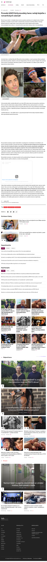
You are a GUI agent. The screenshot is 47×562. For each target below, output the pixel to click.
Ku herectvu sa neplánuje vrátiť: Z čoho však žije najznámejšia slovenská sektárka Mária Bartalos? (21, 257)
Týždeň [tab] (7, 248)
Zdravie (2, 545)
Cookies (33, 535)
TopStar (2, 541)
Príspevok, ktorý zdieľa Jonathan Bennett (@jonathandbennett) (16, 181)
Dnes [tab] (3, 270)
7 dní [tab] (8, 270)
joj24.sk (18, 530)
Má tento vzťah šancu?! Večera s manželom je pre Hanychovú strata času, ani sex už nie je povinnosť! (21, 282)
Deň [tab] (3, 248)
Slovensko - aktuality (20, 541)
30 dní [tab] (12, 270)
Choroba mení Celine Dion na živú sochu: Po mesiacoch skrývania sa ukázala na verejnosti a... (20, 260)
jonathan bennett (11, 207)
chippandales (18, 207)
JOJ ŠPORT (3, 532)
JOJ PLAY (2, 530)
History (2, 547)
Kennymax (30, 558)
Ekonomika (18, 549)
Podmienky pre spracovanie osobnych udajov (37, 533)
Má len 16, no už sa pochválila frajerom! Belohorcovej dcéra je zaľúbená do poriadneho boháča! (20, 273)
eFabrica (40, 558)
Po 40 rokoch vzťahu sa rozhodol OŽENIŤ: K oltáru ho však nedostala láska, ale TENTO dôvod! (20, 289)
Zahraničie (18, 543)
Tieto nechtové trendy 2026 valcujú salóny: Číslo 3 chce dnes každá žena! (16, 251)
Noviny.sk (5, 460)
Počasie (2, 549)
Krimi (17, 545)
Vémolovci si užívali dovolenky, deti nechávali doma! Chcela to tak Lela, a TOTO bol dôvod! (19, 292)
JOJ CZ (2, 534)
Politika (18, 547)
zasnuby (5, 207)
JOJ (2, 528)
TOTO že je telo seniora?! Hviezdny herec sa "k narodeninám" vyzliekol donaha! (17, 279)
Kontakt (33, 530)
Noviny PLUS (18, 532)
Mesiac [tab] (13, 248)
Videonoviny (18, 534)
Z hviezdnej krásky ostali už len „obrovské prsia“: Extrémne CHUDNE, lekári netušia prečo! (19, 286)
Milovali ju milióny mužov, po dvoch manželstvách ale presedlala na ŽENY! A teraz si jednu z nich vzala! (22, 276)
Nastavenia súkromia (36, 537)
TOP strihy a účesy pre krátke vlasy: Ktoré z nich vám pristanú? (13, 263)
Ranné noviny (19, 536)
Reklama (33, 528)
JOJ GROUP (3, 536)
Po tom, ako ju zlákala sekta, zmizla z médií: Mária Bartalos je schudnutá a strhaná (17, 254)
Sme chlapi (3, 543)
